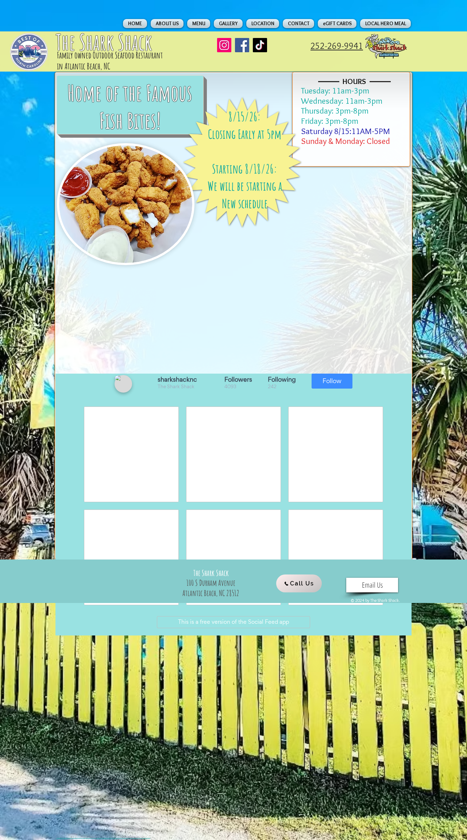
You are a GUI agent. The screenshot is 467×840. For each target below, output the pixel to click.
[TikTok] (260, 45)
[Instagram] (224, 45)
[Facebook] (242, 45)
